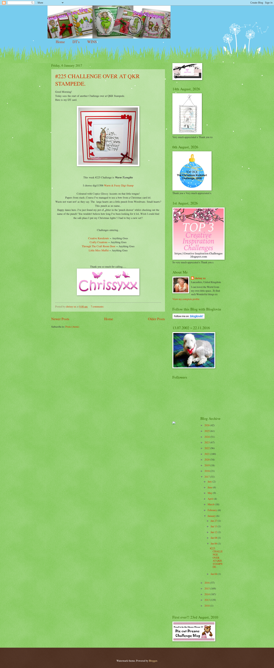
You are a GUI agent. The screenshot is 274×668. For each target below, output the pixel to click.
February (213, 510)
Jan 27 (214, 520)
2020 (207, 459)
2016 (207, 582)
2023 (207, 442)
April (211, 498)
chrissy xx (200, 278)
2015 (207, 588)
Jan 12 (214, 532)
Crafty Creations (99, 242)
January (212, 516)
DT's (76, 41)
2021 (207, 454)
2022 (207, 448)
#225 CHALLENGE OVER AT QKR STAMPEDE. (216, 558)
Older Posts (156, 318)
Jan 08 (214, 537)
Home (60, 41)
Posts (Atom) (72, 326)
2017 (207, 476)
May (210, 493)
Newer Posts (60, 318)
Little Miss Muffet (99, 250)
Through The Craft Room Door (98, 246)
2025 (207, 431)
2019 (207, 465)
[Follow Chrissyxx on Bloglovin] (188, 318)
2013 (207, 600)
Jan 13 (214, 526)
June (210, 487)
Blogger (153, 660)
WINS (92, 41)
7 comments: (98, 306)
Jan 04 (214, 574)
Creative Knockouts (98, 238)
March (211, 504)
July (210, 481)
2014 (207, 594)
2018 (207, 471)
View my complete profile (185, 299)
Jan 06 (214, 543)
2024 (207, 436)
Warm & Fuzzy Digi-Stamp (118, 185)
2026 (207, 425)
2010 (207, 605)
